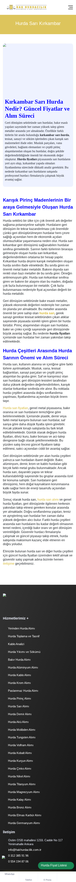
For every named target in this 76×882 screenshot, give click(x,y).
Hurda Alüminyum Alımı (22, 667)
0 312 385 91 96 (18, 855)
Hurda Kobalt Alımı (19, 753)
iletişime (8, 563)
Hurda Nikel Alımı (18, 776)
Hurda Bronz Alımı (19, 807)
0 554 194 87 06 (18, 861)
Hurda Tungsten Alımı (21, 737)
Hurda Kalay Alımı (19, 799)
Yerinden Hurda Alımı (21, 628)
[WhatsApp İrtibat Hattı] (7, 862)
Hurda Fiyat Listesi (54, 865)
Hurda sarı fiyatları (15, 408)
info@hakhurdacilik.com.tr (24, 849)
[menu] (70, 7)
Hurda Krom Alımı (19, 682)
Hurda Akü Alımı (18, 722)
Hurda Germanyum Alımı (23, 823)
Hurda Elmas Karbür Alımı (24, 815)
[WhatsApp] (9, 873)
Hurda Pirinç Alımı (19, 698)
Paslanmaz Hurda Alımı (22, 690)
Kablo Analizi (15, 644)
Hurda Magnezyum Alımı (23, 792)
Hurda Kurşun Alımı (20, 760)
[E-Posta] (47, 876)
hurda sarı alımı (48, 499)
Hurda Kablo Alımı (19, 675)
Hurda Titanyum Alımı (21, 784)
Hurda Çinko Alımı (19, 768)
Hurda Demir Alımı (19, 714)
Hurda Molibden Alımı (21, 729)
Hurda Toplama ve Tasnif (23, 636)
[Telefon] (28, 876)
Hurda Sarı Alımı (18, 706)
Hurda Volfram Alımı (20, 745)
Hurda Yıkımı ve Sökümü (23, 651)
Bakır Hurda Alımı (19, 659)
